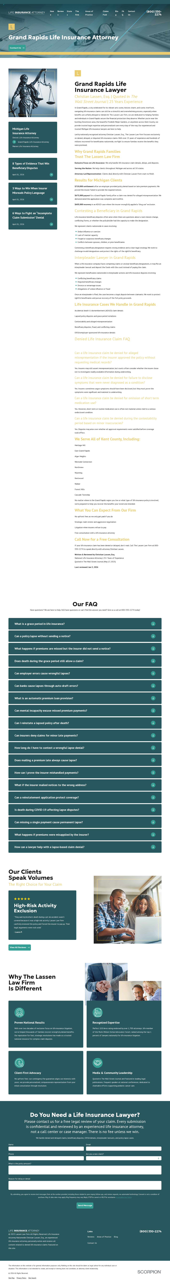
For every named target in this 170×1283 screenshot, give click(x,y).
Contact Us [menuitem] (131, 13)
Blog (116, 1236)
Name (10, 1144)
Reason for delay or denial (19, 1179)
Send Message (85, 1205)
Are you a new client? (95, 1154)
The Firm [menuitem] (77, 13)
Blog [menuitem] (116, 13)
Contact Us (92, 1243)
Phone (11, 1154)
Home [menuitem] (52, 13)
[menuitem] (32, 137)
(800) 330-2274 (154, 13)
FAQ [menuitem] (123, 13)
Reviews (90, 1236)
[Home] (26, 13)
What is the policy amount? (19, 1163)
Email (88, 1144)
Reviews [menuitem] (60, 13)
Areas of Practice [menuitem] (89, 13)
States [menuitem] (69, 13)
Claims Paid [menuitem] (106, 13)
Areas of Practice (104, 1236)
